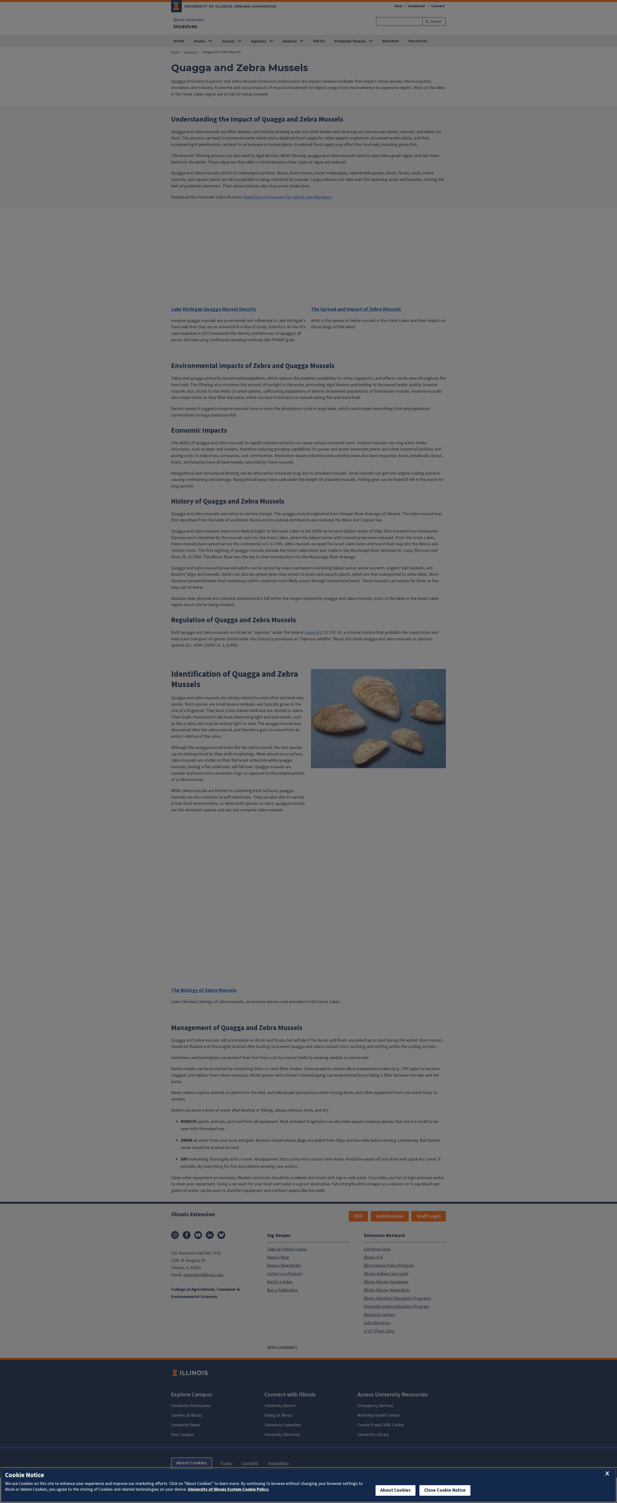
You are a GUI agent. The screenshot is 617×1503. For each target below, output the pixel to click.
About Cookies (395, 1490)
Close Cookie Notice (445, 1490)
